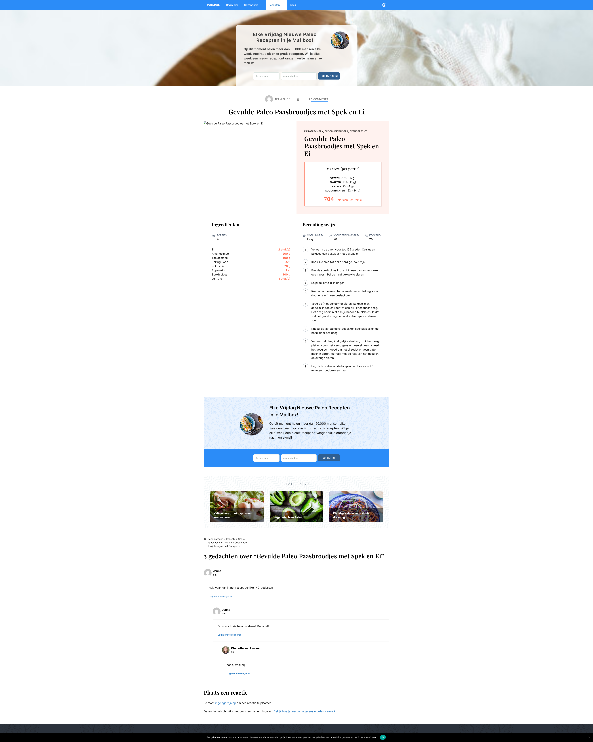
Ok (382, 737)
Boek (293, 4)
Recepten (274, 4)
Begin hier (232, 4)
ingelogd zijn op (225, 703)
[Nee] (589, 737)
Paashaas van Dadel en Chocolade (227, 542)
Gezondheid (251, 4)
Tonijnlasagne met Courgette (224, 546)
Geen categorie (216, 539)
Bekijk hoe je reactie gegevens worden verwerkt (305, 711)
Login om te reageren (221, 596)
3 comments (319, 99)
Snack (241, 539)
